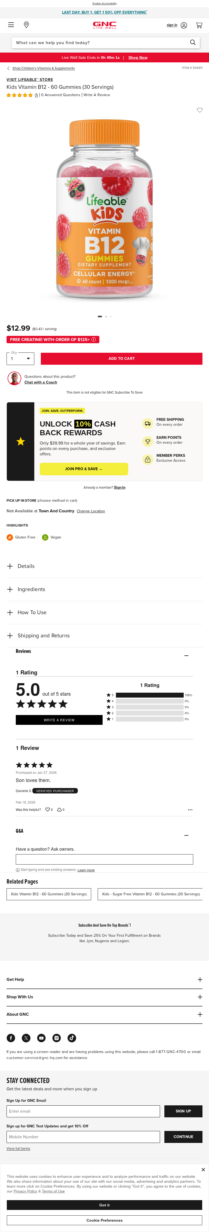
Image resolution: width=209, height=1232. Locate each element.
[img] (20, 94)
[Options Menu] (190, 810)
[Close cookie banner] (203, 1169)
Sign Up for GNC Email (26, 1100)
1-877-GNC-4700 (171, 1052)
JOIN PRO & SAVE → (84, 469)
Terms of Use (53, 1191)
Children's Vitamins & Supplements (44, 68)
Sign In (119, 487)
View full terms (18, 1148)
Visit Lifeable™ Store (30, 79)
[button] (11, 25)
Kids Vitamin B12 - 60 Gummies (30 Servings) (49, 894)
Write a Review (97, 95)
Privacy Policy (25, 1191)
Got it (104, 1205)
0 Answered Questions (60, 95)
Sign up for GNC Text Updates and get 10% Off (47, 1126)
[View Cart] (201, 23)
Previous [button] (9, 68)
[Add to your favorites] (199, 110)
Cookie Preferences (105, 1220)
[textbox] (104, 859)
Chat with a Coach (40, 382)
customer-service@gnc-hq (31, 1057)
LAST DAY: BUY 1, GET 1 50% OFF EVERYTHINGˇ (104, 12)
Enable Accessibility (105, 3)
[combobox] (106, 42)
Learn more (86, 870)
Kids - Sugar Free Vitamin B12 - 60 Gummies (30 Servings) (151, 894)
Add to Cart (122, 358)
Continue (183, 1136)
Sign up (183, 1111)
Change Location (91, 511)
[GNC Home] (104, 25)
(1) (36, 95)
